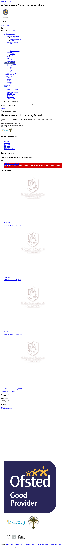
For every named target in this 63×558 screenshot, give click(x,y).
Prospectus (10, 65)
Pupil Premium (11, 61)
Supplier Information (56, 544)
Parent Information (9, 63)
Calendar (9, 82)
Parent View (10, 95)
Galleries (9, 83)
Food (8, 58)
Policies (12, 37)
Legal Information (43, 544)
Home (5, 33)
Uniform (9, 57)
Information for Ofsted (13, 92)
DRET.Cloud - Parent (13, 73)
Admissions (10, 67)
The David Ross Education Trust (13, 544)
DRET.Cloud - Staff (12, 91)
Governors (10, 46)
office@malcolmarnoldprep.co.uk (7, 408)
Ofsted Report (11, 94)
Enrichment (10, 52)
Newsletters (11, 391)
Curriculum (10, 49)
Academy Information (9, 34)
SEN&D (9, 60)
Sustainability (13, 40)
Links (5, 86)
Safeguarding (10, 70)
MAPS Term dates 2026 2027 (11, 164)
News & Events (8, 76)
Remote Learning (15, 51)
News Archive (4, 391)
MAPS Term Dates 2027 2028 (12, 165)
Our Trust (9, 43)
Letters (9, 79)
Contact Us (7, 85)
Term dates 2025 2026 (10, 167)
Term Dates (10, 71)
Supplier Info (10, 97)
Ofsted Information (29, 544)
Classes (9, 48)
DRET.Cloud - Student (13, 89)
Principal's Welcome (12, 42)
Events (9, 80)
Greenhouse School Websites (23, 547)
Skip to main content (6, 1)
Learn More (4, 108)
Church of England (9, 74)
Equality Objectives (15, 39)
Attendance (10, 68)
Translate (12, 30)
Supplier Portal (11, 98)
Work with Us (14, 45)
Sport (11, 55)
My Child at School (12, 88)
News (8, 77)
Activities (12, 54)
